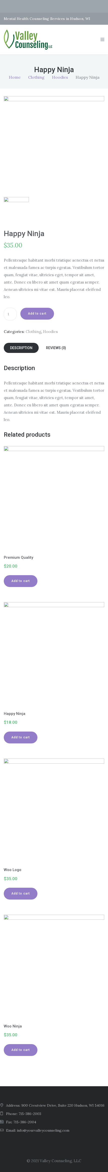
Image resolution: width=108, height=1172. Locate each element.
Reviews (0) (56, 348)
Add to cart (37, 313)
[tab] (21, 348)
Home (15, 77)
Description (21, 348)
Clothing (36, 77)
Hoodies (60, 77)
